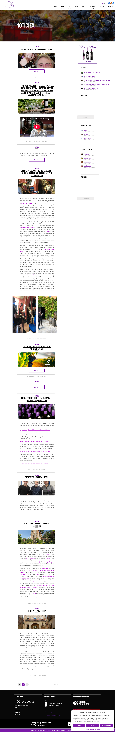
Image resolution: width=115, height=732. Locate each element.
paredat (47, 554)
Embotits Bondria (87, 166)
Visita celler (62, 7)
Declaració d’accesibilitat (52, 715)
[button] (112, 712)
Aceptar (79, 725)
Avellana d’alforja (87, 162)
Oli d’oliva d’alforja (87, 158)
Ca (102, 3)
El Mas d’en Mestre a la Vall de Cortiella (37, 524)
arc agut (38, 562)
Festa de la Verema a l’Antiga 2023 (91, 76)
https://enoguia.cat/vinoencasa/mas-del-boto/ (35, 430)
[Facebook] (109, 3)
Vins (55, 6)
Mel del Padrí (86, 154)
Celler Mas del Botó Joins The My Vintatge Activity (37, 347)
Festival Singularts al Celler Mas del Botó (92, 72)
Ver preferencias (106, 725)
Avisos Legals (89, 729)
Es (103, 3)
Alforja (23, 574)
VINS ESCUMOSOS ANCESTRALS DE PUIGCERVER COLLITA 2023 (97, 80)
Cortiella (45, 568)
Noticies (102, 6)
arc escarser (30, 558)
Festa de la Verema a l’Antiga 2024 (91, 88)
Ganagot (85, 130)
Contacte (110, 6)
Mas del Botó (86, 134)
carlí (32, 582)
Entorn (83, 6)
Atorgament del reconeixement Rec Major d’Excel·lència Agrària (96, 84)
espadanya (49, 562)
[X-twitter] (113, 3)
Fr (106, 3)
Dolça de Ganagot (87, 138)
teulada (47, 558)
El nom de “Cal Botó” (37, 610)
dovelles (33, 593)
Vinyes (76, 6)
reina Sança (33, 570)
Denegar (92, 725)
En (104, 3)
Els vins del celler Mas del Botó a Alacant (36, 49)
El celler (69, 7)
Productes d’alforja (92, 7)
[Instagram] (111, 3)
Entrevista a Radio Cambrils (37, 477)
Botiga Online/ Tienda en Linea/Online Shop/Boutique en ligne (37, 399)
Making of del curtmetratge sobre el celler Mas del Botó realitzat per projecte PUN (37, 173)
